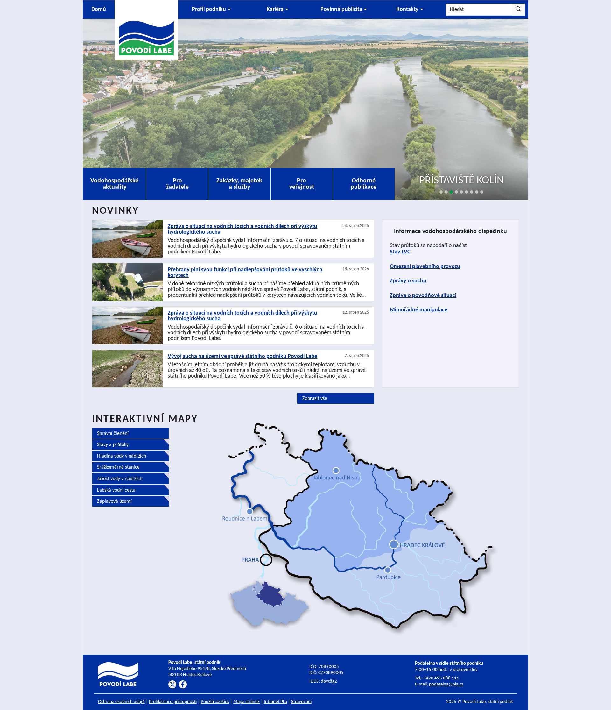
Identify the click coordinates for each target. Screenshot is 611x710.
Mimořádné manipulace (418, 310)
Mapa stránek (246, 701)
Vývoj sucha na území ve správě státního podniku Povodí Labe (242, 356)
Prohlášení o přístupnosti (173, 701)
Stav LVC (400, 252)
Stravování (301, 701)
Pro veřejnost (301, 184)
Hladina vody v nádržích (121, 456)
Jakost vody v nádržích (119, 478)
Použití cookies (215, 701)
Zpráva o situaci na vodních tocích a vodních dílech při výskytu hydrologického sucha (242, 229)
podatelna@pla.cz (446, 684)
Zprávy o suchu (408, 281)
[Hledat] (518, 10)
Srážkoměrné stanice (118, 467)
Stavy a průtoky (113, 444)
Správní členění (113, 433)
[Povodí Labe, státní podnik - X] (172, 684)
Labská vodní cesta (116, 490)
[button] (211, 9)
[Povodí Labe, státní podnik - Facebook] (183, 684)
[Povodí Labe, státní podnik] (146, 29)
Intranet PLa (275, 701)
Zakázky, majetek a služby (239, 184)
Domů (98, 9)
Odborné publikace (363, 184)
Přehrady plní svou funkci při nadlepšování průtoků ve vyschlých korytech (245, 273)
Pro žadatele (177, 184)
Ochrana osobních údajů (121, 701)
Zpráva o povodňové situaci (423, 296)
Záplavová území (114, 501)
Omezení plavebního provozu (425, 267)
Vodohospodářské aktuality (114, 184)
